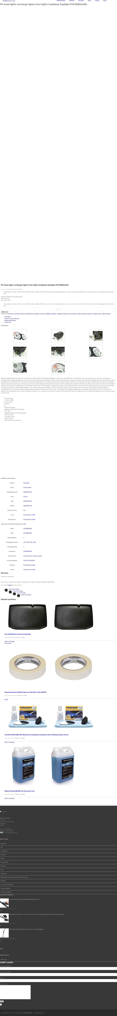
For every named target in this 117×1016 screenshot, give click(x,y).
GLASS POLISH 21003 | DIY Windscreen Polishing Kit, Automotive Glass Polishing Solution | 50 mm (36, 734)
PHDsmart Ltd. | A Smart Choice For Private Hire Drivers (14, 877)
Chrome (25, 496)
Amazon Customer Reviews (12, 318)
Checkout (3, 854)
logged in (10, 585)
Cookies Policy (4, 862)
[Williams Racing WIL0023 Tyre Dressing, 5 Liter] (60, 766)
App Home (3, 843)
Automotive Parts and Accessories (32, 556)
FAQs (2, 869)
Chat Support (4, 851)
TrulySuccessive (28, 1013)
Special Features (106, 313)
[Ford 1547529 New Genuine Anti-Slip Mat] (60, 617)
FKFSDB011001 (27, 528)
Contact (2, 858)
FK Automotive (27, 487)
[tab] (60, 317)
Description (8, 316)
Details (20, 289)
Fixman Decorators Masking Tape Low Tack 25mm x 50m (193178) (25, 692)
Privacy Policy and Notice (7, 884)
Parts (24, 524)
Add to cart (4, 312)
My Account (3, 873)
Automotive (10, 313)
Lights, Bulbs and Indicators (85, 313)
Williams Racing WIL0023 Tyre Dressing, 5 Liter (20, 791)
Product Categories (5, 888)
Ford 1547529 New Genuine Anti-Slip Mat (18, 634)
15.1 (24, 510)
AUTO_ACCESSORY (29, 560)
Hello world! (4, 959)
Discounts (3, 866)
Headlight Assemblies (50, 313)
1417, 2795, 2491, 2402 (29, 542)
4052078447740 (27, 492)
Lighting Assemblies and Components (67, 313)
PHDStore (3, 881)
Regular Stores (97, 313)
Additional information (10, 320)
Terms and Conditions (6, 892)
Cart (2, 847)
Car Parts (41, 313)
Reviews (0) (8, 322)
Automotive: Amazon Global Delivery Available (26, 313)
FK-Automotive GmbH (29, 515)
